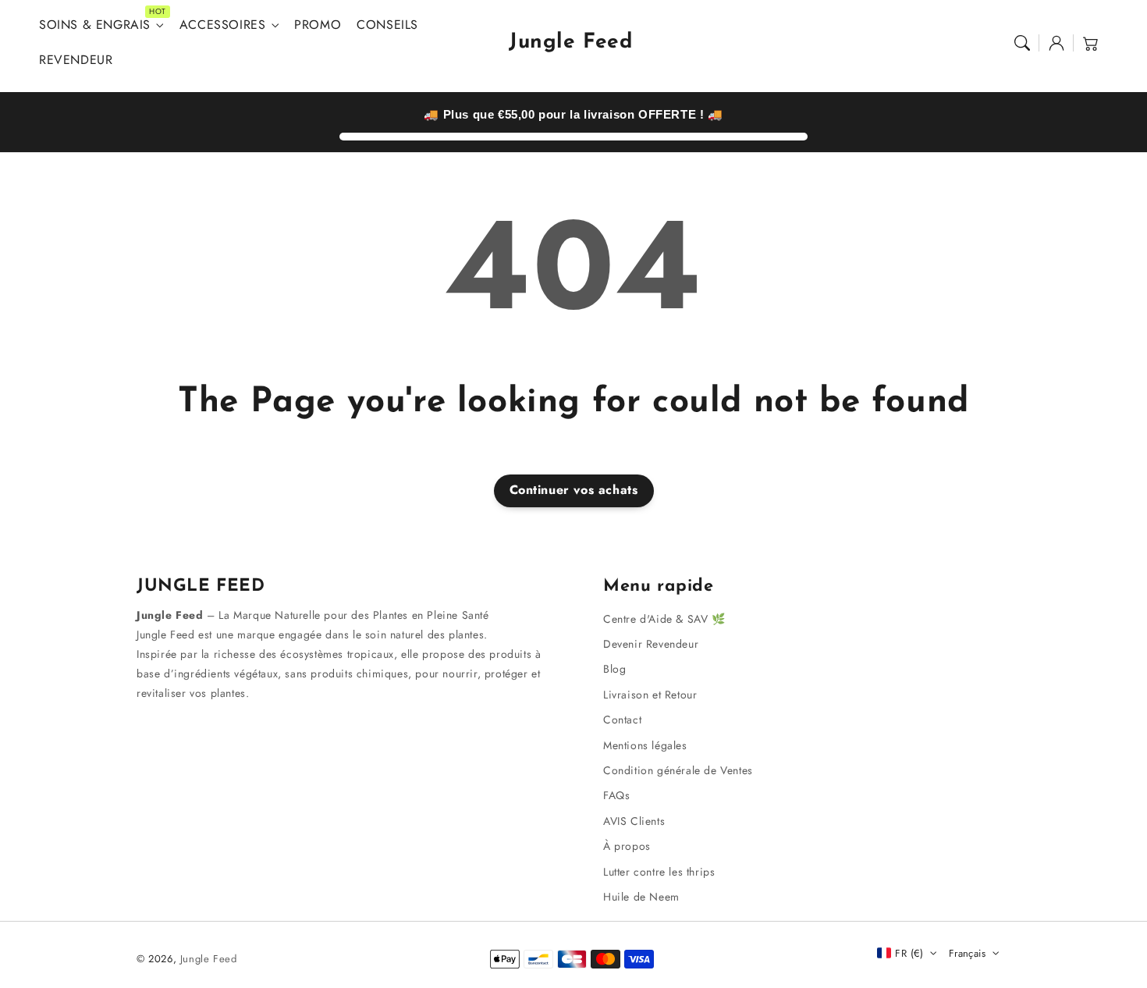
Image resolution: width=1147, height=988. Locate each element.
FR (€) (909, 953)
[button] (1022, 43)
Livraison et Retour (650, 694)
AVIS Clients (634, 821)
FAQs (616, 795)
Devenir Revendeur (650, 644)
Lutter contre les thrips (659, 872)
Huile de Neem (641, 896)
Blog (614, 669)
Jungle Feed (208, 958)
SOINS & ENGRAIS (95, 25)
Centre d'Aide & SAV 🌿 (664, 619)
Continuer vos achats (574, 490)
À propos (627, 846)
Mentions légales (645, 745)
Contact (622, 719)
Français (967, 953)
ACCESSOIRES (222, 25)
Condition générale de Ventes (678, 770)
